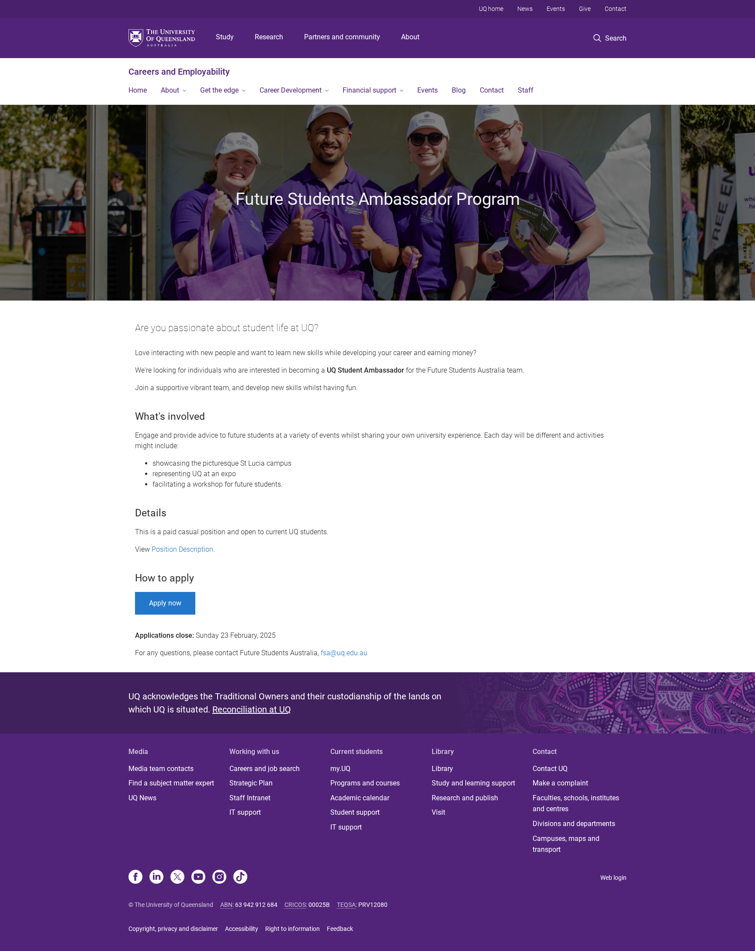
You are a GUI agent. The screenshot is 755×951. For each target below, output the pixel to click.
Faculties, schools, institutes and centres (576, 803)
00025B (319, 904)
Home (137, 90)
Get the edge (219, 90)
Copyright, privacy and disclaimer (173, 928)
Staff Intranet (249, 798)
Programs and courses (365, 783)
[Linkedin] (156, 877)
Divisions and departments (574, 824)
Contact (616, 8)
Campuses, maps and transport (566, 844)
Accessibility (241, 928)
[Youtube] (198, 877)
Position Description (182, 549)
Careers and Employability (179, 71)
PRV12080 (373, 904)
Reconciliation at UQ (251, 709)
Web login (613, 877)
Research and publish (465, 798)
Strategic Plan (251, 783)
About (410, 37)
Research (269, 37)
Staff (525, 90)
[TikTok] (240, 877)
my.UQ (340, 768)
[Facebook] (135, 877)
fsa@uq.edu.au (344, 653)
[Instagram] (219, 877)
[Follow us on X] (177, 877)
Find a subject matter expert (171, 783)
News (525, 8)
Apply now (165, 603)
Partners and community (342, 37)
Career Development (291, 90)
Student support (355, 812)
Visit (438, 812)
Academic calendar (359, 798)
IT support (245, 812)
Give (585, 8)
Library (442, 768)
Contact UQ (550, 768)
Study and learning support (473, 783)
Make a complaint (560, 783)
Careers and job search (264, 768)
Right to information (292, 928)
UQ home (491, 8)
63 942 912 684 (256, 904)
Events (556, 8)
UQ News (142, 798)
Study (225, 37)
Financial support (369, 90)
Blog (459, 90)
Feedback (340, 928)
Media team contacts (161, 768)
